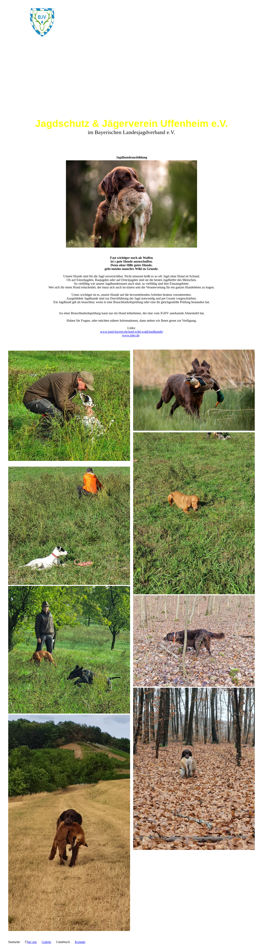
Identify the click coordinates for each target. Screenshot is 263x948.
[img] (42, 22)
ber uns (32, 942)
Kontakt (80, 942)
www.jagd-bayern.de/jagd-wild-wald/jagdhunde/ (131, 331)
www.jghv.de (131, 335)
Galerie (46, 942)
